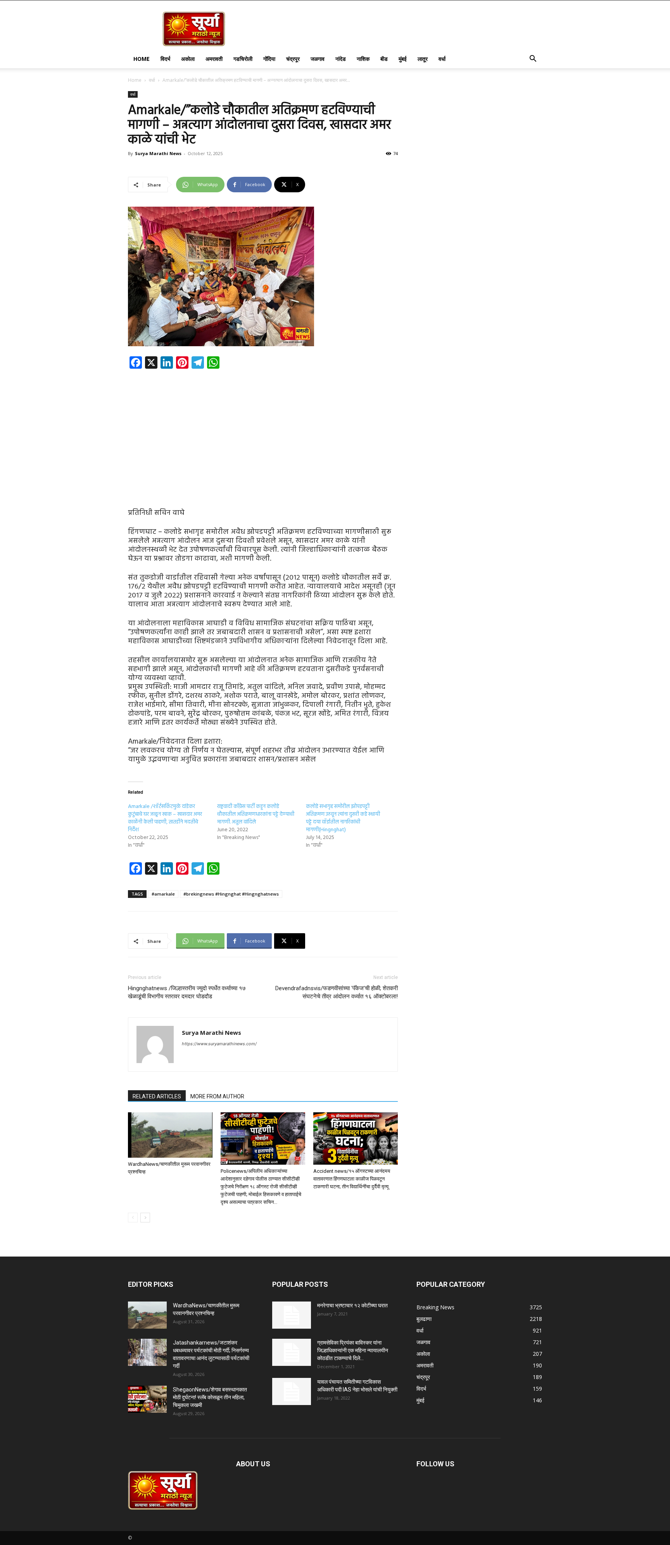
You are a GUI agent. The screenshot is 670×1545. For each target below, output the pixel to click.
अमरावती (214, 58)
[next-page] (145, 1217)
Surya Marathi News (158, 153)
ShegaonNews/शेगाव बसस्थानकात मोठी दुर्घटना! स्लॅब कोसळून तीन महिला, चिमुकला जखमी (210, 1397)
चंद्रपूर (293, 58)
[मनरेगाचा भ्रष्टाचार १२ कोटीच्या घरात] (291, 1315)
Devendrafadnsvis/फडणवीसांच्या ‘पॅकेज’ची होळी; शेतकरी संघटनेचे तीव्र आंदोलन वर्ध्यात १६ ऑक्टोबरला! (336, 992)
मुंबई (403, 58)
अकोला (188, 58)
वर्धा (442, 58)
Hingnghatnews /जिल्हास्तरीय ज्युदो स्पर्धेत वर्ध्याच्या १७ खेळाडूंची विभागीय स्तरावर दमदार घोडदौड (187, 992)
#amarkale (163, 894)
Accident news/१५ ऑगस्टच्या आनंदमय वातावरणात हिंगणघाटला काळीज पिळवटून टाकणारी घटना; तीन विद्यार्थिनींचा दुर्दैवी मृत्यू (351, 1178)
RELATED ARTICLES (157, 1096)
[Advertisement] (263, 432)
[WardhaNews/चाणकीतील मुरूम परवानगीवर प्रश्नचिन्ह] (170, 1135)
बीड (384, 58)
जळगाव (318, 58)
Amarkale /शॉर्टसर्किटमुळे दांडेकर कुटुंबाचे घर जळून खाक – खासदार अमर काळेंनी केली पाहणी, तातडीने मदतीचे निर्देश (165, 818)
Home (141, 58)
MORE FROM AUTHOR (217, 1096)
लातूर (423, 58)
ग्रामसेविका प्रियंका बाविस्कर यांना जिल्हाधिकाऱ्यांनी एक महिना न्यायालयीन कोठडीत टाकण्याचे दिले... (352, 1350)
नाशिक (363, 58)
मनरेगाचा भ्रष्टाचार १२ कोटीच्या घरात (352, 1305)
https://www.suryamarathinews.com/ (219, 1043)
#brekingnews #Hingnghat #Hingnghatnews (231, 894)
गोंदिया (269, 58)
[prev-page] (133, 1217)
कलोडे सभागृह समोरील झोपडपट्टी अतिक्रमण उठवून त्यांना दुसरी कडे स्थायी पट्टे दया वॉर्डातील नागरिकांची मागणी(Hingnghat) (343, 818)
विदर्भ (165, 58)
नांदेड (340, 58)
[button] (532, 59)
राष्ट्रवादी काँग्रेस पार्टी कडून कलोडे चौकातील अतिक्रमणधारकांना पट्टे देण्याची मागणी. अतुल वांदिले (255, 814)
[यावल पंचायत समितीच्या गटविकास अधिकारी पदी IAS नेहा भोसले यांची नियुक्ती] (291, 1391)
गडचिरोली (242, 58)
